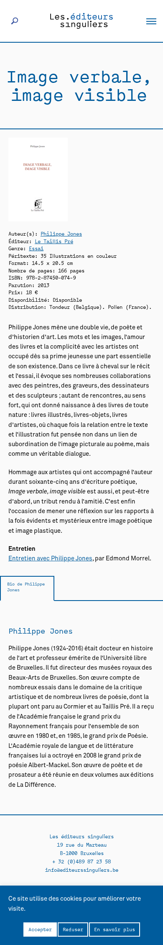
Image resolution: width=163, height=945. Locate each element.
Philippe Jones (61, 233)
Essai (36, 248)
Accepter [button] (40, 929)
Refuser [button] (73, 929)
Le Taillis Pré (54, 241)
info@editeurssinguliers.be (81, 869)
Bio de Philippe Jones (26, 586)
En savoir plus (114, 929)
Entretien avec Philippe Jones (50, 559)
